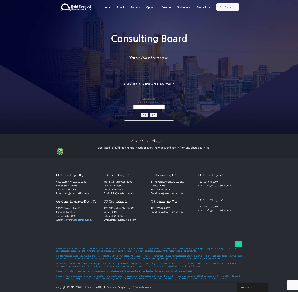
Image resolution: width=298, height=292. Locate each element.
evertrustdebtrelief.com (79, 219)
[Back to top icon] (238, 244)
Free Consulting (227, 7)
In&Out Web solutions (142, 287)
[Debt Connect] (75, 7)
